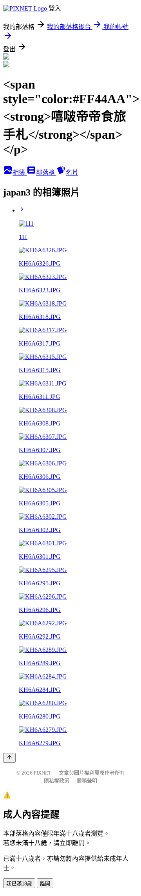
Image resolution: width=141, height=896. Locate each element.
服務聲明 (87, 781)
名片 (72, 172)
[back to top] (9, 758)
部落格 (46, 172)
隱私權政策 (56, 781)
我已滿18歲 (19, 884)
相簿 (20, 172)
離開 (45, 884)
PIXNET (42, 773)
